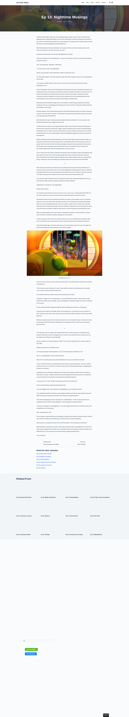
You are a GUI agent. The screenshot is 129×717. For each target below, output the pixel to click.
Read (87, 2)
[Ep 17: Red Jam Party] (77, 507)
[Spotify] (112, 2)
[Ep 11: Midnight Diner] (101, 525)
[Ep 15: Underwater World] (27, 525)
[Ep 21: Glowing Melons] (77, 488)
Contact (98, 2)
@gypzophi (67, 278)
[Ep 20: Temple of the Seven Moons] (101, 488)
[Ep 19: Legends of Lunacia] (27, 507)
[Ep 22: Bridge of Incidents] (52, 488)
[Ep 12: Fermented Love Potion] (77, 525)
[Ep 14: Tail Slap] (52, 525)
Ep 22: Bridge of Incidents (44, 456)
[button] (31, 649)
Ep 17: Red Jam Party (72, 516)
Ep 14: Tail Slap (45, 534)
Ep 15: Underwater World (23, 534)
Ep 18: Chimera (41, 468)
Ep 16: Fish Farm (95, 516)
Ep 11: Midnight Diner (96, 534)
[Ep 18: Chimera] (52, 507)
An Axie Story (22, 2)
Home (83, 2)
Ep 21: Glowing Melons (43, 459)
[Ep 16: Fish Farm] (101, 507)
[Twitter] (109, 2)
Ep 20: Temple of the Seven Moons (46, 462)
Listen (92, 2)
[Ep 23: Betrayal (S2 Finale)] (27, 488)
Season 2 (69, 21)
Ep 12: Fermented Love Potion (74, 534)
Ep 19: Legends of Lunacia (44, 465)
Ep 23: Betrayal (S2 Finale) (44, 453)
